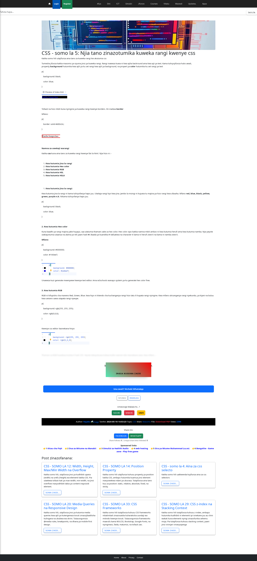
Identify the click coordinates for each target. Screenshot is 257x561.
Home (116, 557)
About (123, 557)
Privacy (131, 557)
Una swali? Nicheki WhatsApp (128, 389)
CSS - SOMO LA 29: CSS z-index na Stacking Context (187, 506)
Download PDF (163, 421)
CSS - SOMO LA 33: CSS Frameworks (120, 506)
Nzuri (116, 412)
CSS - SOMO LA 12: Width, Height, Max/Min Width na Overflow (69, 468)
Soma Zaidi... (53, 492)
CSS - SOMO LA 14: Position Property (123, 468)
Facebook (121, 435)
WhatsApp (135, 435)
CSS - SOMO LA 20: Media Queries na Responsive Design (69, 506)
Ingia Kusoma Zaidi (128, 373)
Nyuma (122, 398)
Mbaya (129, 412)
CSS (134, 421)
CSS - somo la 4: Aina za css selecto (182, 468)
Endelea (134, 398)
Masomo (147, 421)
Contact (140, 557)
